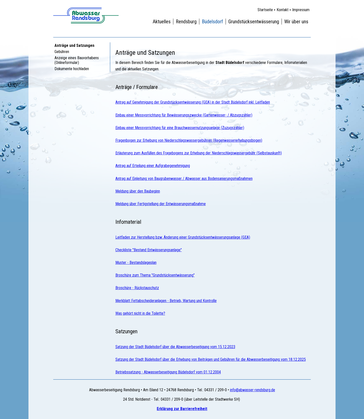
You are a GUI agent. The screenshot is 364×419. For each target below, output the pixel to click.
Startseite (265, 9)
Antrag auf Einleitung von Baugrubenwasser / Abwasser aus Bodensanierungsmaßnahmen (184, 178)
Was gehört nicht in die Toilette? (140, 313)
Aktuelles (162, 22)
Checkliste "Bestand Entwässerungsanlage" (148, 250)
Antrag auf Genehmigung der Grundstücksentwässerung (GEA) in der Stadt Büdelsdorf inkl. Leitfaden (192, 102)
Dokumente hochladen (71, 68)
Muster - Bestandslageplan (135, 262)
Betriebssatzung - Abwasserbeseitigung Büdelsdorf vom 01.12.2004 (168, 372)
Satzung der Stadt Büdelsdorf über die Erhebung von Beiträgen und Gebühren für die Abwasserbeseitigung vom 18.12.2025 (210, 359)
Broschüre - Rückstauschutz (137, 287)
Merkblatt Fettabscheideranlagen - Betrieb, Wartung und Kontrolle (166, 300)
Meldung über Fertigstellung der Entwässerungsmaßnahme (160, 203)
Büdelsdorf (212, 22)
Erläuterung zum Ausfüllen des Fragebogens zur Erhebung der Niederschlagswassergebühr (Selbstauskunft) (198, 153)
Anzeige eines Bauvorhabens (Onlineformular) (76, 60)
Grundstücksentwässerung (253, 22)
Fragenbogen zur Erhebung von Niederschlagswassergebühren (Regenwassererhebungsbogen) (188, 140)
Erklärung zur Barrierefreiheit (182, 408)
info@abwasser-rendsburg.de (252, 390)
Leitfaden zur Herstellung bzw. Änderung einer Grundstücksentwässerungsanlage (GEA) (182, 237)
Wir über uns (296, 22)
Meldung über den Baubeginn (137, 191)
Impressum (301, 9)
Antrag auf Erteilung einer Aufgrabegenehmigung (152, 165)
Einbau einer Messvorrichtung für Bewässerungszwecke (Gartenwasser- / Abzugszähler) (183, 115)
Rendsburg (186, 22)
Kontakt (282, 9)
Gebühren (61, 51)
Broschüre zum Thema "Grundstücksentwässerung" (155, 275)
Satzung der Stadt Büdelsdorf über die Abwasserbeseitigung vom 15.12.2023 (175, 346)
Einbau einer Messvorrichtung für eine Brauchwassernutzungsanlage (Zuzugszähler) (179, 127)
